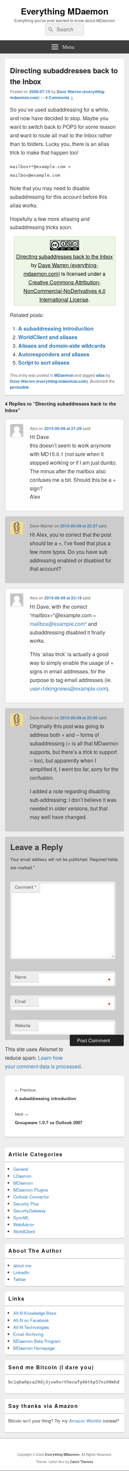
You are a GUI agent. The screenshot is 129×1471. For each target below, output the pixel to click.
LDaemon (22, 1176)
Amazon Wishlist (85, 1420)
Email (20, 1001)
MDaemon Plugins (30, 1190)
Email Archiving (28, 1334)
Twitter (19, 1279)
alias (100, 375)
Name (20, 977)
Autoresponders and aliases (53, 354)
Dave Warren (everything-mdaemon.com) (49, 381)
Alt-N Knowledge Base (34, 1313)
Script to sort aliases (43, 362)
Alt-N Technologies (31, 1327)
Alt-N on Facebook (31, 1320)
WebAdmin (23, 1224)
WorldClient (24, 1231)
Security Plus (26, 1204)
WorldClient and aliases (47, 337)
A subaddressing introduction (56, 328)
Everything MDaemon (64, 11)
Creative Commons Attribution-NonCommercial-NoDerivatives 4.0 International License (64, 290)
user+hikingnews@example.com (68, 688)
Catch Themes (81, 1461)
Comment (25, 887)
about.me (22, 1265)
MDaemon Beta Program (37, 1341)
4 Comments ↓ (59, 97)
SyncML (21, 1217)
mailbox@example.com (57, 624)
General (20, 1169)
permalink (19, 387)
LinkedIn (21, 1272)
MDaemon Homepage (34, 1348)
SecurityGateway (29, 1210)
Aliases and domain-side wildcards (62, 345)
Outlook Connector (31, 1197)
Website (22, 1025)
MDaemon (63, 375)
